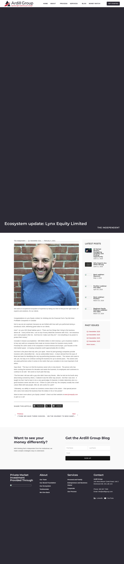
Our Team (43, 479)
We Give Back (45, 492)
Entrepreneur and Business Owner (77, 484)
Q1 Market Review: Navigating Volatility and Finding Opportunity (98, 253)
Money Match (94, 3)
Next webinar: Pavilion (98, 298)
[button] (38, 405)
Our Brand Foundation (48, 483)
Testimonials (44, 489)
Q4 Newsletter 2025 (93, 335)
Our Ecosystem (45, 486)
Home (45, 3)
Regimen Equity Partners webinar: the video (100, 310)
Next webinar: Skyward (98, 275)
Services (74, 3)
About (53, 3)
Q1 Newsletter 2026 (93, 331)
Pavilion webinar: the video (100, 286)
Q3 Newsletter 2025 (93, 338)
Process (63, 3)
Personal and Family (74, 479)
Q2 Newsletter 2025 (93, 341)
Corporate (71, 488)
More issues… (91, 344)
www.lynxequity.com (71, 394)
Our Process (72, 491)
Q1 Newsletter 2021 (34, 241)
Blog (84, 3)
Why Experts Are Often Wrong (99, 264)
